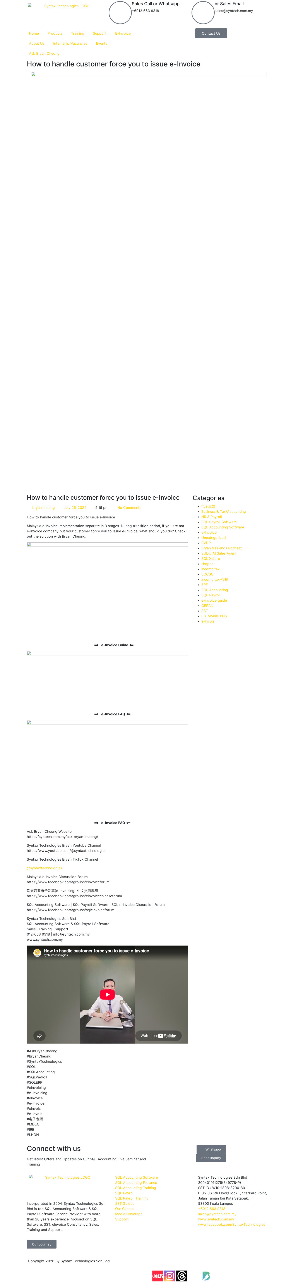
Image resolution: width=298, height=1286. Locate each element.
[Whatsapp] (253, 1263)
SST (204, 611)
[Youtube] (181, 1263)
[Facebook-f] (157, 1263)
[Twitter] (193, 1276)
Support (99, 33)
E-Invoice (123, 33)
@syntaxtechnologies (44, 868)
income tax (210, 569)
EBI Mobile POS (214, 616)
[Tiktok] (205, 1263)
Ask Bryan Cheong (44, 53)
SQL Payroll (211, 595)
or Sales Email (229, 3)
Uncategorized (213, 537)
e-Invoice (209, 532)
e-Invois (207, 621)
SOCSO (207, 574)
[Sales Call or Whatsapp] (120, 12)
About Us (37, 43)
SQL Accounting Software (222, 527)
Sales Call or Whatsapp (156, 3)
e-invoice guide (214, 600)
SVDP (206, 543)
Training (77, 33)
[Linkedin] (217, 1263)
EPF (204, 584)
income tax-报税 (214, 579)
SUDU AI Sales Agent (218, 553)
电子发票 (208, 506)
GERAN (207, 605)
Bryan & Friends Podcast (221, 548)
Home (34, 33)
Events (101, 43)
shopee (207, 564)
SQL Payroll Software (219, 522)
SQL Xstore (210, 558)
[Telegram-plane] (241, 1263)
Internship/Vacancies (70, 43)
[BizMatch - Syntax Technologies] (205, 1276)
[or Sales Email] (203, 12)
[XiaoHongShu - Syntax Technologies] (157, 1276)
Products (55, 33)
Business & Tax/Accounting (223, 511)
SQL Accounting (214, 590)
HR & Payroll (211, 516)
